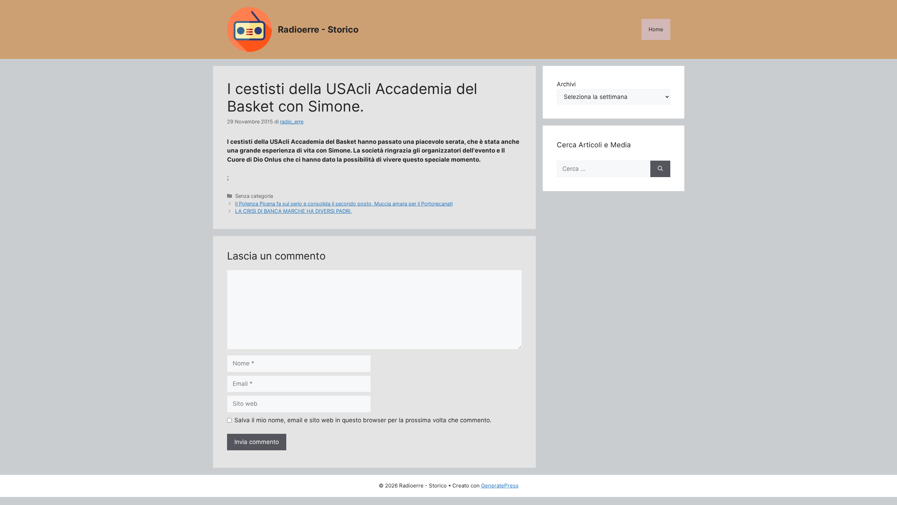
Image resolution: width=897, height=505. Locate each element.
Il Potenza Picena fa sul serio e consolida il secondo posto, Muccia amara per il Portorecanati (344, 204)
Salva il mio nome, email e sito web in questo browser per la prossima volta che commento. (363, 420)
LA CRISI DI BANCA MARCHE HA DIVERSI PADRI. (293, 211)
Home (656, 29)
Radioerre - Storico (318, 29)
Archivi (566, 84)
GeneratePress (500, 485)
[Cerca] (660, 169)
